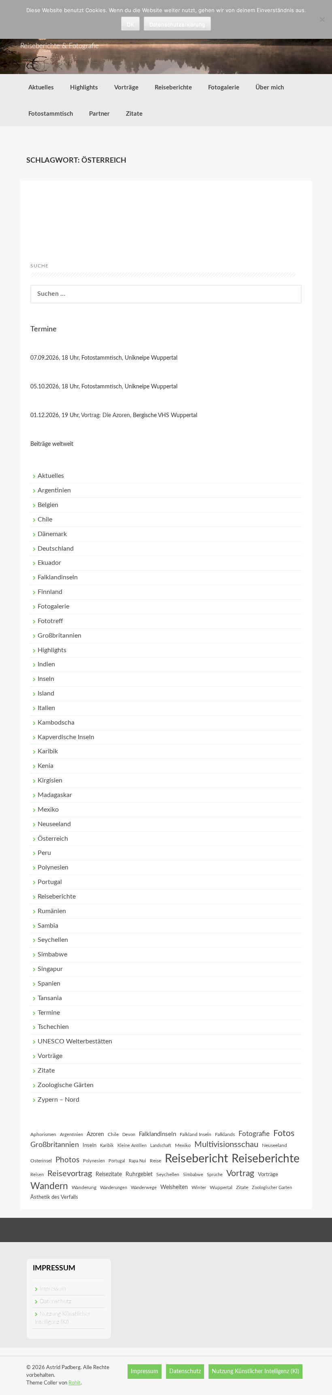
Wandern (49, 1186)
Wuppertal (221, 1187)
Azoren (95, 1134)
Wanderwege (144, 1187)
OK (130, 24)
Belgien (48, 505)
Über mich (269, 88)
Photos (67, 1160)
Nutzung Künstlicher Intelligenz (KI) (255, 1371)
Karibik (48, 751)
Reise (155, 1160)
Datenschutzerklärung (177, 24)
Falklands (225, 1134)
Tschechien (53, 1027)
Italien (46, 708)
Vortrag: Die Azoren (105, 415)
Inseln (46, 679)
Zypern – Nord (58, 1099)
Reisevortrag (69, 1174)
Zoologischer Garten (272, 1187)
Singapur (50, 969)
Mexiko (48, 809)
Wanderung (84, 1187)
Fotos (283, 1133)
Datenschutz (55, 1301)
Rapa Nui (137, 1161)
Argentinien (54, 490)
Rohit (74, 1383)
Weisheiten (174, 1187)
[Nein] (322, 19)
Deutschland (56, 548)
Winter (199, 1187)
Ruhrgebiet (139, 1174)
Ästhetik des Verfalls (54, 1197)
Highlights (84, 88)
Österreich (53, 838)
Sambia (48, 925)
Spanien (49, 983)
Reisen (37, 1174)
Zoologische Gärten (66, 1085)
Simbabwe (52, 954)
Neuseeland (54, 824)
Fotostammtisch (50, 114)
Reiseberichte (173, 88)
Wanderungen (113, 1187)
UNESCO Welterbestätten (75, 1041)
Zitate (134, 114)
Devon (128, 1134)
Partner (99, 114)
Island (46, 693)
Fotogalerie (223, 88)
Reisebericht (196, 1159)
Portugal (50, 882)
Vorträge (126, 88)
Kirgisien (50, 780)
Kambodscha (56, 722)
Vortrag (240, 1173)
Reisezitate (109, 1174)
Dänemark (52, 534)
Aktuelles (41, 88)
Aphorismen (43, 1134)
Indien (46, 664)
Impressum (53, 1289)
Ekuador (49, 563)
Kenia (45, 766)
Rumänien (52, 911)
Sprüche (215, 1174)
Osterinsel (41, 1160)
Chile (45, 519)
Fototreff (50, 621)
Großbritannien (59, 635)
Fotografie (254, 1134)
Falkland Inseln (195, 1134)
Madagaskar (55, 795)
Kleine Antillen (132, 1145)
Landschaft (160, 1145)
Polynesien (53, 867)
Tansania (50, 998)
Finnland (50, 592)
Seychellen (53, 940)
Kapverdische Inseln (66, 737)
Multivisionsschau (226, 1145)
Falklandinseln (58, 577)
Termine (49, 1012)
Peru (44, 853)
